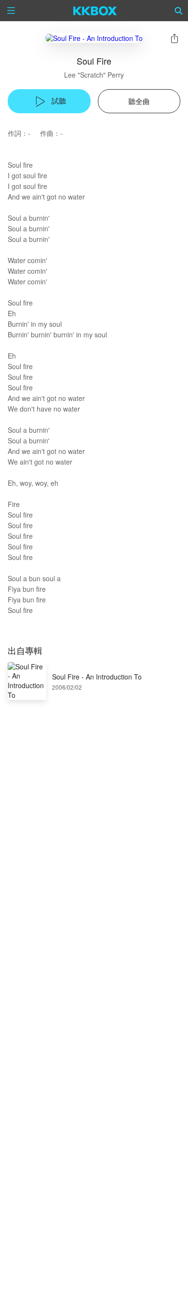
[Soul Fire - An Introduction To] (94, 38)
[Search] (179, 10)
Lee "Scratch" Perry (94, 75)
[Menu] (11, 10)
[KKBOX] (95, 10)
